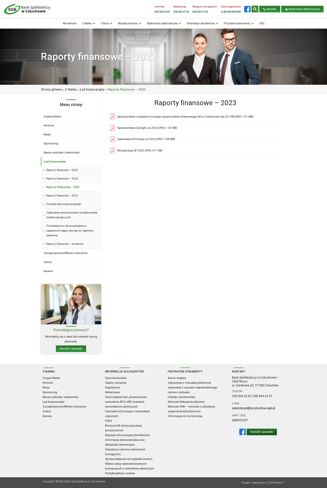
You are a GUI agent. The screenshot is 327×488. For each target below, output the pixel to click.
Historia (49, 125)
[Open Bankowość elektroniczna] (179, 23)
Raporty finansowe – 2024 (62, 178)
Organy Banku (52, 116)
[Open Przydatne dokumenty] (252, 23)
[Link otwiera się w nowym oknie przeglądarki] (247, 9)
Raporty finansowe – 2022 (62, 195)
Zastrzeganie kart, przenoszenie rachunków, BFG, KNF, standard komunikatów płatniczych (125, 401)
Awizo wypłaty (177, 378)
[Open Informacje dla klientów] (217, 23)
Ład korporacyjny (92, 89)
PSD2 (108, 420)
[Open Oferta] (111, 23)
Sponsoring (51, 143)
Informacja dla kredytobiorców (125, 440)
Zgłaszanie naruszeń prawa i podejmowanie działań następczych (71, 215)
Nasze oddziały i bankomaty (62, 152)
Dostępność (113, 454)
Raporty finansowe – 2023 (62, 187)
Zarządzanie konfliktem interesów (66, 253)
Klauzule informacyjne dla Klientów (127, 435)
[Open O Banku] (94, 23)
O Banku (71, 89)
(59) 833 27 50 (181, 11)
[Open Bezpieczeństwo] (140, 23)
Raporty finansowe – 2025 (62, 170)
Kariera (48, 271)
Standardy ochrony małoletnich (125, 449)
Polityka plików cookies (120, 473)
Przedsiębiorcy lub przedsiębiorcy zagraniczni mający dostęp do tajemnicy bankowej (70, 230)
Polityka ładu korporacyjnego (63, 204)
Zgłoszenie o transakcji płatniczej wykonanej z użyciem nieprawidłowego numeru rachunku (192, 387)
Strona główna (51, 89)
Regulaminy (112, 387)
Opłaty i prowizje (115, 382)
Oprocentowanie (115, 378)
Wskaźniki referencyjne (120, 444)
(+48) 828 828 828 (231, 11)
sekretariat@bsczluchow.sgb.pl (253, 408)
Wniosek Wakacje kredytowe (186, 401)
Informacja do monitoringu (185, 416)
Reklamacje (112, 392)
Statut (48, 262)
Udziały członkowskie (181, 397)
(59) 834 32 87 (162, 11)
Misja (47, 134)
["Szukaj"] (255, 9)
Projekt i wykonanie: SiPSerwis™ (262, 482)
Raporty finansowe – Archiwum (64, 244)
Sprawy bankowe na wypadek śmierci (128, 459)
